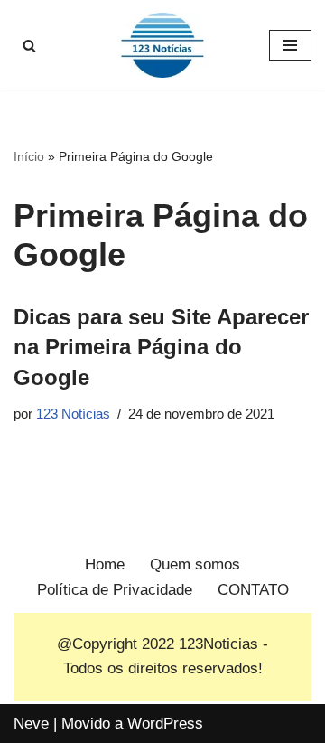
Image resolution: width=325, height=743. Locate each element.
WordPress (165, 723)
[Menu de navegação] (290, 45)
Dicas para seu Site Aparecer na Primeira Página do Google (161, 347)
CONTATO (253, 589)
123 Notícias (73, 413)
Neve (31, 723)
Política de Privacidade (114, 589)
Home (105, 564)
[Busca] (29, 45)
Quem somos (195, 564)
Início (29, 156)
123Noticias (218, 644)
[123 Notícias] (162, 45)
